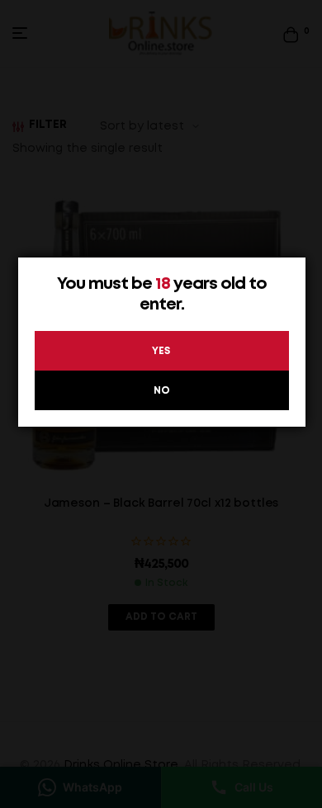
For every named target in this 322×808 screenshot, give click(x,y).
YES (161, 351)
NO (162, 390)
